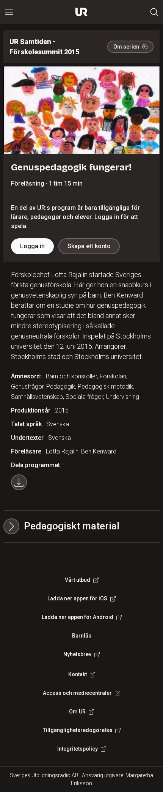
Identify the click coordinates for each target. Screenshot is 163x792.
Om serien (126, 47)
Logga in (32, 246)
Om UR (77, 712)
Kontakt (77, 674)
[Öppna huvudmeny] (9, 12)
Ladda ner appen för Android (77, 617)
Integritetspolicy (77, 749)
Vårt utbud (77, 580)
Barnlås (81, 636)
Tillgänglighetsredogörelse (77, 730)
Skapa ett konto (89, 246)
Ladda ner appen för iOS (77, 598)
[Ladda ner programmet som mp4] (19, 482)
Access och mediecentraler (77, 693)
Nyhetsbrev (77, 654)
